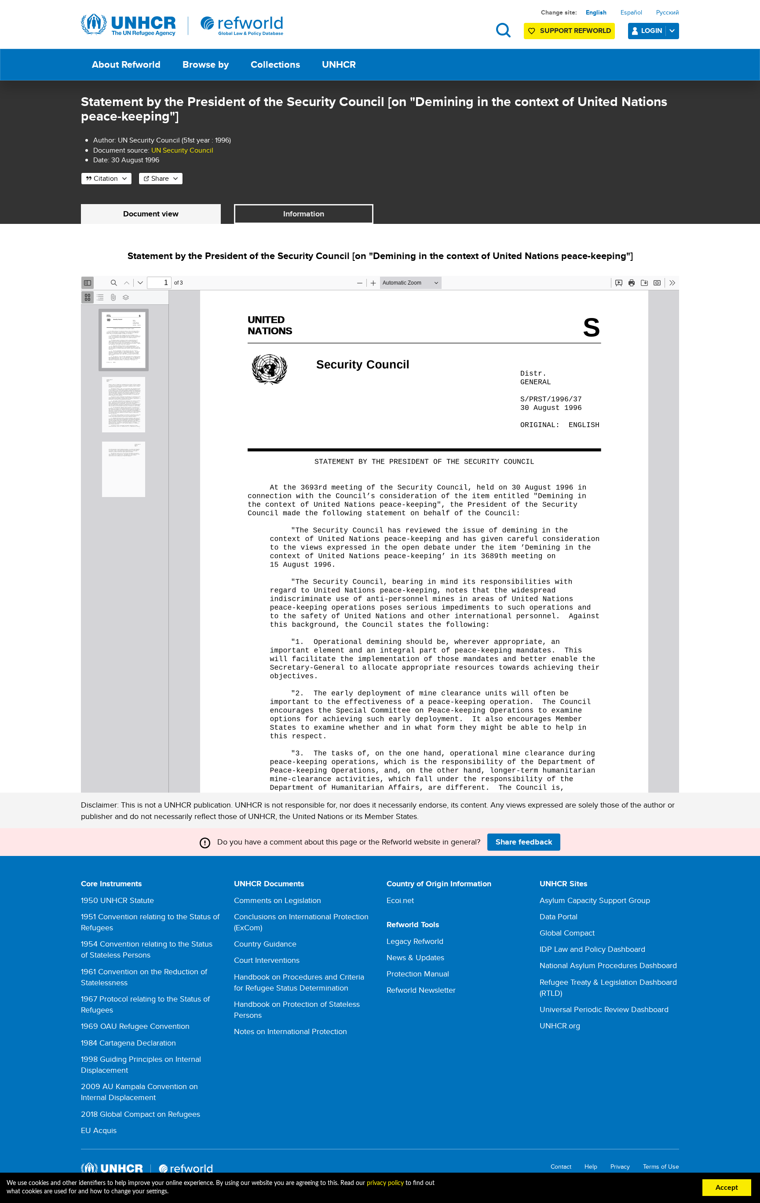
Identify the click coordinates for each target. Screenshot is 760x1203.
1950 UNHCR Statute (117, 900)
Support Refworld (575, 31)
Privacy (620, 1167)
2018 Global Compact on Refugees (140, 1113)
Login (651, 31)
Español (631, 12)
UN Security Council (182, 150)
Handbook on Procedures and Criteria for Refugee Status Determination (299, 982)
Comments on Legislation (277, 900)
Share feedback (524, 842)
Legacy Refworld (415, 941)
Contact (561, 1167)
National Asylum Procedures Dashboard (608, 965)
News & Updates (415, 957)
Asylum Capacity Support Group (595, 900)
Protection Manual (418, 973)
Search (503, 30)
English (596, 12)
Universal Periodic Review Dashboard (604, 1009)
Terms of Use (661, 1167)
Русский (667, 12)
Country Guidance (265, 943)
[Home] (182, 25)
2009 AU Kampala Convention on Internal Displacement (139, 1092)
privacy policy (385, 1183)
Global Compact (567, 932)
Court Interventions (267, 959)
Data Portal (558, 916)
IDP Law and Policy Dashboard (592, 948)
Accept (727, 1187)
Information (303, 213)
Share (160, 178)
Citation (106, 178)
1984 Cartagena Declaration (128, 1042)
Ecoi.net (400, 900)
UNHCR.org (560, 1025)
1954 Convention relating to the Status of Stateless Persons (146, 949)
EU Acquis (99, 1130)
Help (591, 1167)
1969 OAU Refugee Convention (135, 1025)
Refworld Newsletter (421, 989)
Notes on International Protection (290, 1031)
